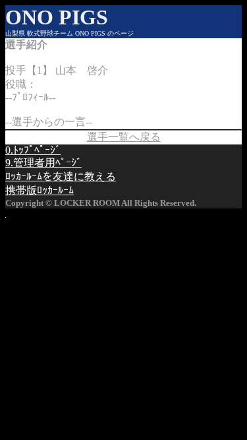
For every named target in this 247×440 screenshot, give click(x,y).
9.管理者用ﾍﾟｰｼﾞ (43, 162)
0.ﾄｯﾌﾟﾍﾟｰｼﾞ (33, 150)
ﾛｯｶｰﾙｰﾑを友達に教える (60, 176)
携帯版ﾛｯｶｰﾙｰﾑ (39, 190)
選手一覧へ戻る (124, 136)
